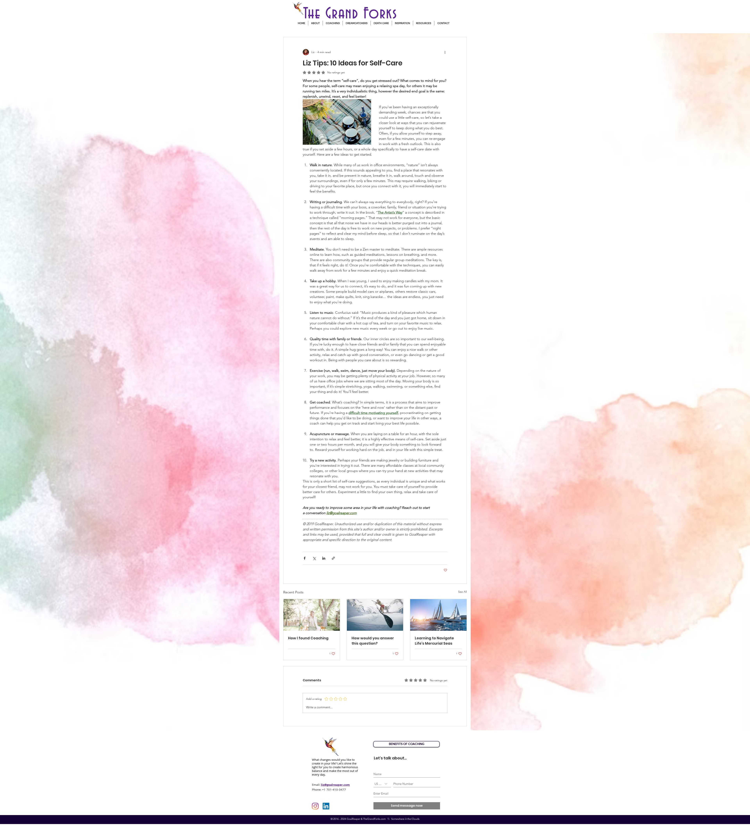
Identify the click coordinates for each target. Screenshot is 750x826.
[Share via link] (333, 558)
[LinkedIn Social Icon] (326, 806)
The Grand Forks (352, 14)
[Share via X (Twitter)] (314, 558)
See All (462, 591)
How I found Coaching (308, 638)
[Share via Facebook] (304, 558)
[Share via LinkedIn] (324, 558)
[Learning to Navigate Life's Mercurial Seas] (438, 615)
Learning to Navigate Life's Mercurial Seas (434, 641)
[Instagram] (315, 806)
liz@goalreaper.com (335, 785)
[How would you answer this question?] (375, 615)
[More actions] (445, 52)
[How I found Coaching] (311, 615)
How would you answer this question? (373, 641)
